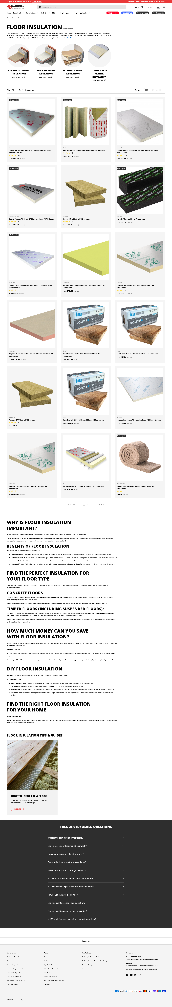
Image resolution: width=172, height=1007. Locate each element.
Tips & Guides (48, 965)
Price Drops (112, 13)
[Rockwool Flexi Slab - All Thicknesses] (86, 190)
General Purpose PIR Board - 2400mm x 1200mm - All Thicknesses (32, 219)
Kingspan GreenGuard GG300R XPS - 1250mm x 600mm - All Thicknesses (84, 286)
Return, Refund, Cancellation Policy (94, 961)
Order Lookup (11, 961)
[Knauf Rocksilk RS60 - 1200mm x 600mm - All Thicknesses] (86, 391)
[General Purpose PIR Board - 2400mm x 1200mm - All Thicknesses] (32, 190)
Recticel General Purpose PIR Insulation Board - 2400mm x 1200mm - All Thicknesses (137, 151)
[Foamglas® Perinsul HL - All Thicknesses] (140, 190)
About (46, 957)
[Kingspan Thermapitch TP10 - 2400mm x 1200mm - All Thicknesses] (32, 458)
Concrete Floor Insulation (45, 72)
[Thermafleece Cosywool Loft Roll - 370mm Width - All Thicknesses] (140, 458)
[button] (164, 7)
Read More (70, 38)
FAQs (45, 961)
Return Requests (13, 965)
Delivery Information (14, 957)
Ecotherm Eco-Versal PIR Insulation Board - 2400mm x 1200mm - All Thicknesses (31, 286)
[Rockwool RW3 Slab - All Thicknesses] (32, 391)
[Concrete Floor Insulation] (45, 55)
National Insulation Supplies (18, 999)
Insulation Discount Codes (16, 981)
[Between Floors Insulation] (72, 55)
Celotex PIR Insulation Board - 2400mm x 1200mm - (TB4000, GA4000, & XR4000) (30, 151)
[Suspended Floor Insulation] (18, 55)
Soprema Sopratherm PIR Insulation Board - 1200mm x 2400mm (139, 420)
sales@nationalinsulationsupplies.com (140, 1)
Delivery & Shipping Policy (91, 957)
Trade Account (142, 13)
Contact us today (77, 720)
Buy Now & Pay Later (14, 973)
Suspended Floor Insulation (18, 72)
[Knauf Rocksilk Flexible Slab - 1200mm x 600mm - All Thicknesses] (86, 325)
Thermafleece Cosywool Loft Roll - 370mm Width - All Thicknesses (135, 487)
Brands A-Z (17, 13)
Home (9, 13)
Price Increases (12, 985)
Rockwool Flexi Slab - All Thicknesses (76, 219)
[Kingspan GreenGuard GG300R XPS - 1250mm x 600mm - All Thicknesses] (86, 257)
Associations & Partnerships (54, 981)
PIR (53, 13)
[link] (72, 504)
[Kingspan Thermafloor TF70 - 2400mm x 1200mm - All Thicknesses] (140, 257)
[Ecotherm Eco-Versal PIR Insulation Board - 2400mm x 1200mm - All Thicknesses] (32, 257)
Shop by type (64, 13)
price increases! (37, 1)
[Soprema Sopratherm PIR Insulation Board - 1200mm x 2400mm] (140, 391)
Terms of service (88, 969)
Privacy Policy (87, 965)
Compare (138, 90)
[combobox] (81, 7)
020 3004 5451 (160, 1)
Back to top (86, 941)
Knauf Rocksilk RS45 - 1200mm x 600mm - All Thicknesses (137, 354)
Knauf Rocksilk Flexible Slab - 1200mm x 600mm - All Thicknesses (81, 355)
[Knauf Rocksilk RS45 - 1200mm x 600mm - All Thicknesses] (140, 325)
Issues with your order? (15, 969)
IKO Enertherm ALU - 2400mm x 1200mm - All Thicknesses (83, 486)
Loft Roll (44, 13)
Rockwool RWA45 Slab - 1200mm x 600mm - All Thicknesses (84, 150)
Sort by (21, 90)
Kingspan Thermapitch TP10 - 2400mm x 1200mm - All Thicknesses (28, 487)
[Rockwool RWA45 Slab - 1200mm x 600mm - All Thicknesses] (86, 122)
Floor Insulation (16, 17)
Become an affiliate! (14, 977)
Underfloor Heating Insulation (99, 73)
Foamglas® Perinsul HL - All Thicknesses (131, 219)
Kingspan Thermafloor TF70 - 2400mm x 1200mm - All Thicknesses (135, 286)
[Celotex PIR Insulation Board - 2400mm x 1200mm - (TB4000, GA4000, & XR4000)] (32, 122)
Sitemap (47, 985)
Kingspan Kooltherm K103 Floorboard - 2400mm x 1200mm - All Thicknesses (31, 355)
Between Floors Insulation (73, 72)
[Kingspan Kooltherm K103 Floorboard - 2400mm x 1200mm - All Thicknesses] (32, 325)
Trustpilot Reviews (50, 977)
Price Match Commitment (52, 969)
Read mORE (17, 809)
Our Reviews (48, 973)
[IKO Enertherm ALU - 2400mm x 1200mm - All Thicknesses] (86, 458)
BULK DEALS (127, 13)
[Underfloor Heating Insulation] (99, 55)
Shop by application (80, 13)
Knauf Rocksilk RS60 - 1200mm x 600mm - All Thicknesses (83, 420)
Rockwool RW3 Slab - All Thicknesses (22, 420)
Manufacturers (31, 13)
